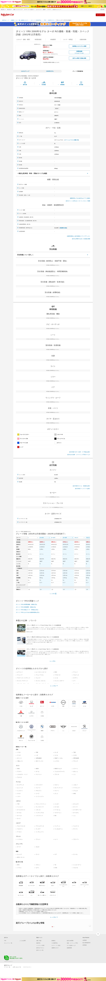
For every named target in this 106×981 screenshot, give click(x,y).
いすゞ (37, 755)
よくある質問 (23, 940)
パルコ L (76, 537)
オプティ (75, 678)
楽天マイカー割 (39, 950)
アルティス (76, 675)
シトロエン (20, 839)
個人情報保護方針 (87, 942)
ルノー (56, 839)
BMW (37, 768)
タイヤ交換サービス (71, 945)
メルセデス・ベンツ (22, 774)
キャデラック (20, 784)
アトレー (75, 672)
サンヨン (75, 854)
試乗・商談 (38, 940)
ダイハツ (19, 758)
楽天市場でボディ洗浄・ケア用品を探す (79, 452)
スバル (56, 755)
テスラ (19, 793)
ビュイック (20, 787)
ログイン (101, 15)
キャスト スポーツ (59, 680)
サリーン (56, 790)
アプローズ (57, 675)
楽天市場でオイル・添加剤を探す (81, 486)
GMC (74, 793)
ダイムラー (76, 804)
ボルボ (37, 846)
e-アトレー (20, 672)
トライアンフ (39, 815)
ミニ (74, 774)
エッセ (56, 678)
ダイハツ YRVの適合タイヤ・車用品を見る (27, 609)
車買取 (38, 39)
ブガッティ (76, 839)
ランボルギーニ (58, 829)
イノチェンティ (40, 831)
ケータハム (57, 809)
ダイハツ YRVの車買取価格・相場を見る (26, 604)
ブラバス (56, 774)
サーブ (19, 846)
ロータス (56, 807)
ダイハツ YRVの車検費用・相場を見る (26, 607)
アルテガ (19, 777)
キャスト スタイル (40, 680)
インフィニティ (40, 796)
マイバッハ (39, 774)
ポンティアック (58, 787)
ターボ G (42, 537)
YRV (45, 20)
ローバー (75, 807)
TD (55, 864)
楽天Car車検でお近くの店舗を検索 (81, 238)
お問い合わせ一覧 (17, 967)
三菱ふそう (20, 761)
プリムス (75, 790)
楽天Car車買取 (70, 940)
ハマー (19, 796)
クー (74, 680)
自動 (83, 39)
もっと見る (52, 593)
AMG (18, 768)
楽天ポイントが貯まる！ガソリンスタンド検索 (78, 201)
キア (55, 854)
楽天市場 (102, 9)
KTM (55, 867)
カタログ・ (23, 39)
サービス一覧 (7, 967)
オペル (37, 771)
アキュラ (75, 761)
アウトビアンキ (40, 826)
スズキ (75, 755)
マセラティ (20, 829)
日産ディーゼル (58, 758)
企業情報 (85, 940)
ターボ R (65, 537)
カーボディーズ (77, 809)
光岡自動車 (39, 758)
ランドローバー (40, 807)
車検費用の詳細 (63, 227)
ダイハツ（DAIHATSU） (36, 20)
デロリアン (39, 790)
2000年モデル (51, 20)
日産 (37, 752)
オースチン (76, 812)
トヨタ (19, 752)
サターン (56, 784)
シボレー (75, 784)
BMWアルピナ (58, 768)
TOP (5, 940)
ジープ (37, 793)
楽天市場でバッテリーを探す (82, 488)
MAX (55, 672)
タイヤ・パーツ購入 (56, 945)
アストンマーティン (41, 804)
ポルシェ (75, 771)
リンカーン (20, 790)
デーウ (37, 854)
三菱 (74, 752)
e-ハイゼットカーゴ (41, 672)
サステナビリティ (27, 967)
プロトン (38, 864)
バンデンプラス (40, 812)
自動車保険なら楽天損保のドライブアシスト (78, 236)
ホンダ (56, 752)
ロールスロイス (21, 809)
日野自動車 (76, 758)
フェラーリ (76, 826)
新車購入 (54, 940)
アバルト (19, 831)
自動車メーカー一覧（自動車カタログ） (20, 20)
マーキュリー (76, 787)
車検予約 (38, 943)
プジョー (38, 839)
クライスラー (39, 784)
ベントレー (20, 807)
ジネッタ (38, 809)
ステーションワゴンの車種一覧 (71, 140)
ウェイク (38, 678)
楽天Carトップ (5, 20)
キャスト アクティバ (22, 680)
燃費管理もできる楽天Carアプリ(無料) (80, 198)
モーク (19, 818)
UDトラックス (39, 761)
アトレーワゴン (40, 675)
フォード (38, 787)
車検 (53, 39)
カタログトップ (25, 71)
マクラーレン (57, 812)
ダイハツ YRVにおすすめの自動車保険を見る (27, 612)
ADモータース (20, 857)
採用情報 (85, 945)
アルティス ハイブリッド (23, 678)
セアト (37, 867)
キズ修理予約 (55, 943)
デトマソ (75, 829)
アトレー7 (19, 675)
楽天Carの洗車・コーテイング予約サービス (78, 454)
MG (55, 815)
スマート (75, 768)
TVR (18, 804)
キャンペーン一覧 (8, 943)
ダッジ (56, 793)
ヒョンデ (19, 854)
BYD (18, 864)
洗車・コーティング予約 (72, 943)
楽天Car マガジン (40, 947)
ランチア (38, 829)
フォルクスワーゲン (59, 771)
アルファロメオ (21, 826)
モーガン (19, 812)
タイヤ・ (68, 39)
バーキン (19, 867)
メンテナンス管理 (40, 945)
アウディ (19, 771)
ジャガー (56, 804)
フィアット (57, 826)
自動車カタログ (55, 947)
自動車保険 (69, 947)
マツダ (19, 755)
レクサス (56, 761)
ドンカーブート (77, 864)
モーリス (19, 815)
